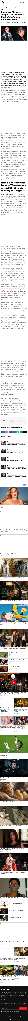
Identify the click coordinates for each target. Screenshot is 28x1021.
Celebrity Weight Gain (11, 427)
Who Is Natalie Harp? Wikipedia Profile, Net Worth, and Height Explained (15, 452)
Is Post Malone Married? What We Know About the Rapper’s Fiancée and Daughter (16, 444)
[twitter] (4, 999)
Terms (18, 1019)
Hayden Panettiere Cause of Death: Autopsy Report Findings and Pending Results (16, 460)
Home (2, 7)
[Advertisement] (14, 57)
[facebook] (1, 999)
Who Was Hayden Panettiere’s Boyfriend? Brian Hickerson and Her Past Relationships (16, 468)
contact (23, 1019)
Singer (19, 427)
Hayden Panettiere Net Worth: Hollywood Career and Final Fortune (16, 475)
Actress (3, 427)
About (4, 1019)
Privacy (9, 1019)
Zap (6, 7)
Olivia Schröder (7, 22)
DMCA (13, 1019)
